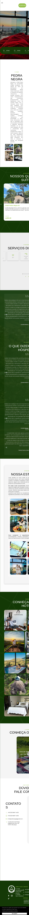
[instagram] (12, 895)
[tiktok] (8, 898)
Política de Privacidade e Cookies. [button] (10, 910)
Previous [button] (6, 314)
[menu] (2, 2)
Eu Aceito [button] (14, 913)
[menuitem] (20, 889)
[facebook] (8, 895)
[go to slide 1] (24, 771)
